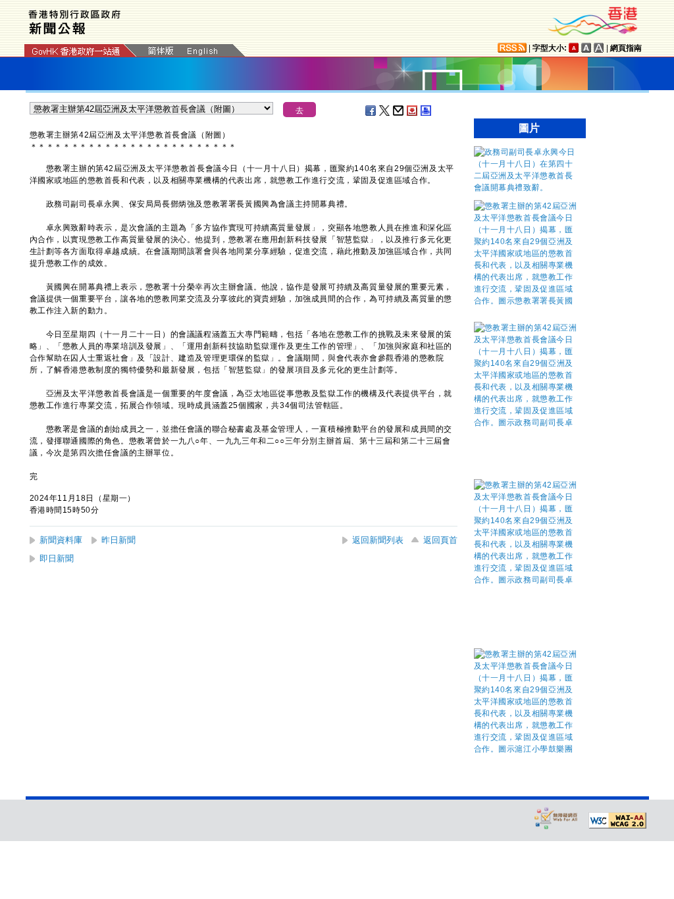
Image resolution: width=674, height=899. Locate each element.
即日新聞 (56, 558)
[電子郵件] (399, 110)
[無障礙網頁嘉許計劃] (556, 817)
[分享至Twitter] (385, 110)
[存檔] (413, 110)
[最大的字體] (599, 48)
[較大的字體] (586, 48)
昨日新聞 (118, 540)
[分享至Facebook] (371, 110)
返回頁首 (440, 540)
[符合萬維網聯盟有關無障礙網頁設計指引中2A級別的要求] (617, 820)
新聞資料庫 (60, 540)
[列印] (426, 110)
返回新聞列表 (377, 540)
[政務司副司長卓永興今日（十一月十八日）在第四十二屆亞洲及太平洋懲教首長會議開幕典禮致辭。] (526, 187)
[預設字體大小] (574, 48)
